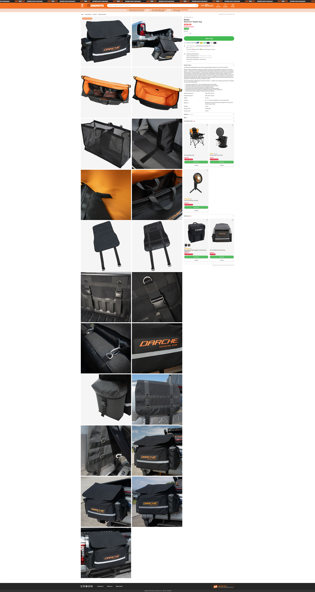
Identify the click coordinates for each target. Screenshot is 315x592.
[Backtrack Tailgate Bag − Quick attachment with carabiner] (106, 348)
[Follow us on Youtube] (86, 586)
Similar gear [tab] (187, 216)
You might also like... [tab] (189, 121)
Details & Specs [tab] (187, 65)
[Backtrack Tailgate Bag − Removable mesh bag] (106, 144)
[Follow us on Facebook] (81, 586)
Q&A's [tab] (185, 117)
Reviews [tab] (186, 114)
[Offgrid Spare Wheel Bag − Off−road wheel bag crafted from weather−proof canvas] (222, 248)
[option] (196, 136)
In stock (186, 28)
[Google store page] (158, 10)
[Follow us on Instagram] (84, 586)
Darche (186, 19)
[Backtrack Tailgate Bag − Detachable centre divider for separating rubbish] (157, 144)
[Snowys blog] (92, 586)
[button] (186, 139)
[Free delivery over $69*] (136, 10)
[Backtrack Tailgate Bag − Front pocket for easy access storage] (106, 92)
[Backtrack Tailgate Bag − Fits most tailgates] (157, 450)
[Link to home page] (95, 5)
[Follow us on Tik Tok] (89, 586)
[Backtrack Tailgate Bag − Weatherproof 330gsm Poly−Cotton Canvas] (106, 553)
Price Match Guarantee (189, 26)
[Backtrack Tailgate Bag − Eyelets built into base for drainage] (157, 92)
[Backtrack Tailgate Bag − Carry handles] (157, 195)
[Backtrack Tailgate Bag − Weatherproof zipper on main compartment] (157, 502)
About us (109, 586)
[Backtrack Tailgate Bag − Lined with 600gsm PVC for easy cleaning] (106, 195)
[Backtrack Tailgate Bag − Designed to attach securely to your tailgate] (106, 246)
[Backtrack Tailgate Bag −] (106, 297)
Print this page (215, 265)
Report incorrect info (230, 265)
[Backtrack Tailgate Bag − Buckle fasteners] (157, 297)
